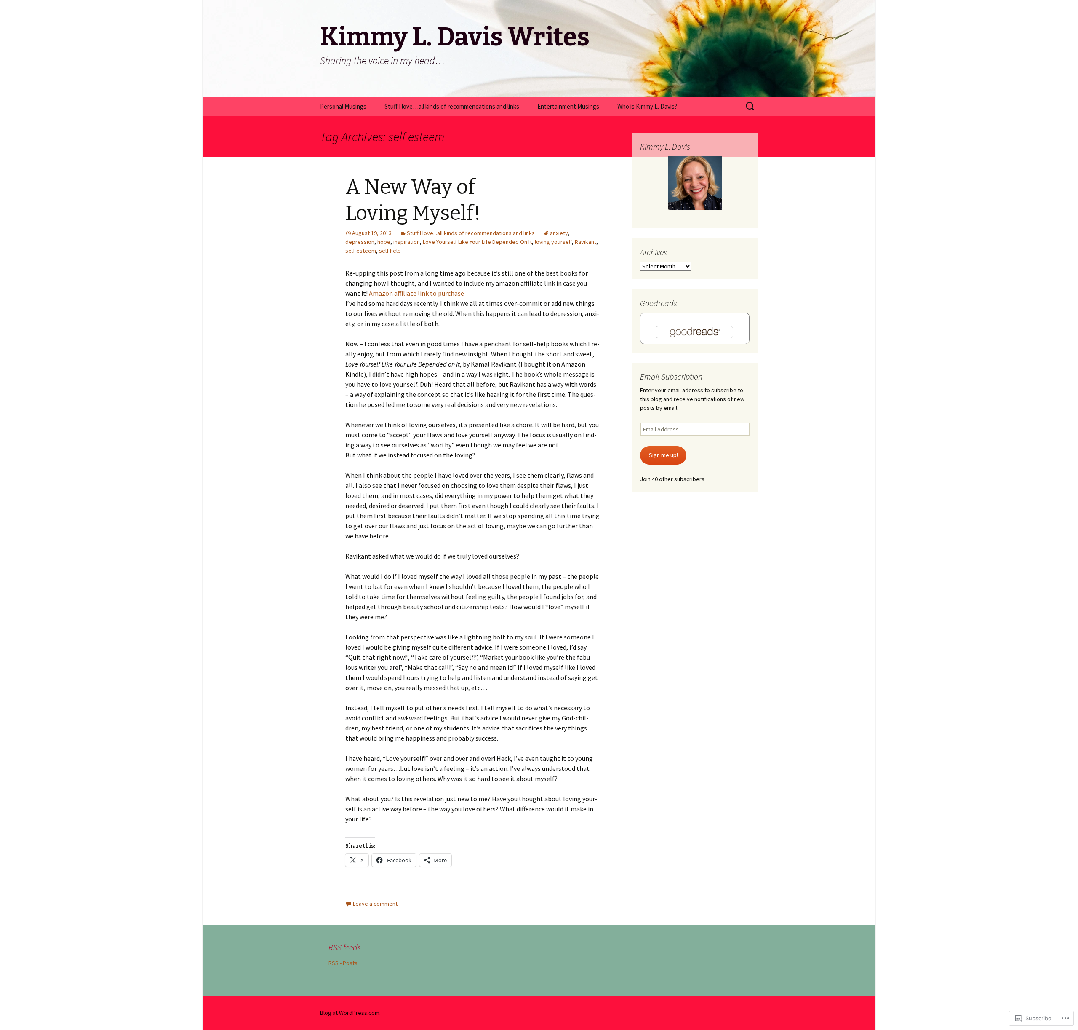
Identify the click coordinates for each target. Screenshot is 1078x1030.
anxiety (559, 233)
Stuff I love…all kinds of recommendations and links (451, 106)
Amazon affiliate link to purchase (416, 293)
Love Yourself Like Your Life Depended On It (477, 242)
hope (383, 242)
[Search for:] (751, 106)
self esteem (360, 250)
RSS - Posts (343, 963)
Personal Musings (343, 106)
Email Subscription (671, 376)
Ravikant (585, 242)
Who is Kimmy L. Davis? (647, 106)
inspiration (406, 242)
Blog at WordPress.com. (350, 1013)
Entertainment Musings (568, 106)
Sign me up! (663, 455)
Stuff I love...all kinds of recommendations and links (471, 233)
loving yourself (553, 242)
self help (390, 250)
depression (359, 242)
